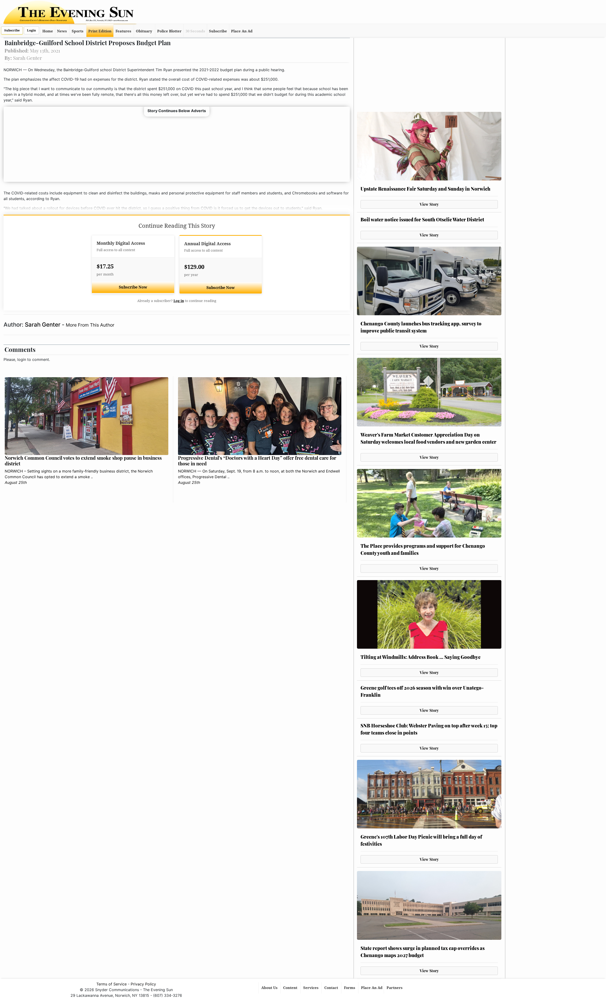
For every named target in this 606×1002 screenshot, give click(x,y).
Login (31, 30)
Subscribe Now (133, 287)
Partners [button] (395, 988)
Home (47, 31)
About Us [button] (269, 988)
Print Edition (99, 31)
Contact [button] (331, 988)
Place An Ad (242, 31)
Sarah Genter (43, 324)
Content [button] (290, 988)
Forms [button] (350, 988)
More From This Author (90, 325)
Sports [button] (77, 31)
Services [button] (311, 988)
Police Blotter (169, 31)
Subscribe (12, 30)
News (62, 31)
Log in (179, 301)
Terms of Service (111, 984)
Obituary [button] (144, 31)
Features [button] (123, 31)
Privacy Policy (143, 984)
